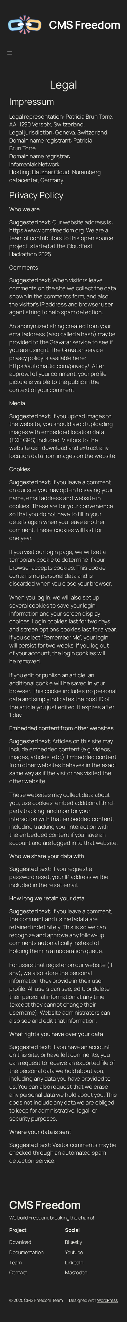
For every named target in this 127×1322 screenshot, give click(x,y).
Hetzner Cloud (50, 172)
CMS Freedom (85, 24)
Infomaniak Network (34, 164)
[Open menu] (10, 53)
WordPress (107, 1300)
